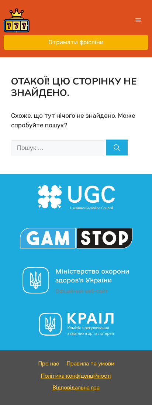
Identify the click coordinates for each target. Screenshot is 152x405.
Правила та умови (90, 363)
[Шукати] (117, 148)
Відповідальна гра (76, 387)
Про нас (48, 363)
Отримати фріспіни (76, 42)
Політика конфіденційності (76, 376)
